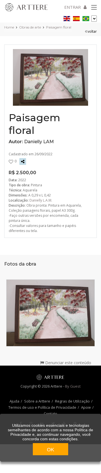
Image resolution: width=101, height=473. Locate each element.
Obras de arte (30, 27)
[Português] (86, 17)
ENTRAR (72, 7)
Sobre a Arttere (37, 401)
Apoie (86, 407)
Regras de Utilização (72, 401)
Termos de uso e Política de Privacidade (42, 407)
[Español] (76, 17)
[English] (67, 17)
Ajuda (14, 401)
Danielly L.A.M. (40, 200)
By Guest (73, 386)
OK (50, 449)
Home (9, 27)
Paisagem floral (58, 27)
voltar (92, 31)
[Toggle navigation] (94, 7)
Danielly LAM (39, 141)
